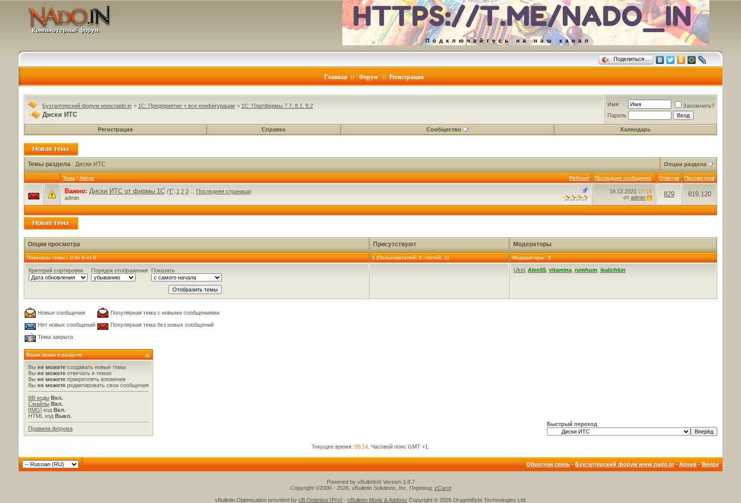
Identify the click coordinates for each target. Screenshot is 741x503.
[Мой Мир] (692, 59)
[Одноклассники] (681, 59)
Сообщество (443, 129)
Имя (613, 104)
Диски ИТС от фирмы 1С (127, 191)
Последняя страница (223, 191)
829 (669, 194)
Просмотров (699, 178)
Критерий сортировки (56, 270)
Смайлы (38, 404)
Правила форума (50, 428)
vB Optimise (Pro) (320, 500)
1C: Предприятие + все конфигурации (186, 106)
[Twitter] (670, 59)
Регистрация (406, 77)
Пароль (617, 115)
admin (72, 198)
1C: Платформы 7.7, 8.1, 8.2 (277, 106)
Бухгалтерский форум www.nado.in (87, 106)
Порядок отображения (119, 270)
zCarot (443, 488)
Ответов (669, 178)
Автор (87, 178)
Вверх (710, 464)
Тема (69, 178)
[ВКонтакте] (660, 59)
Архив (688, 464)
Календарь (636, 129)
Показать (163, 270)
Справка (273, 129)
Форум (368, 77)
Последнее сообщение (623, 178)
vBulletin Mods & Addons (377, 500)
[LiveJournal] (702, 59)
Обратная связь (548, 464)
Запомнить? (698, 106)
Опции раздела (685, 164)
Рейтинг (579, 178)
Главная (335, 77)
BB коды (38, 398)
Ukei (519, 270)
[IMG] (35, 410)
